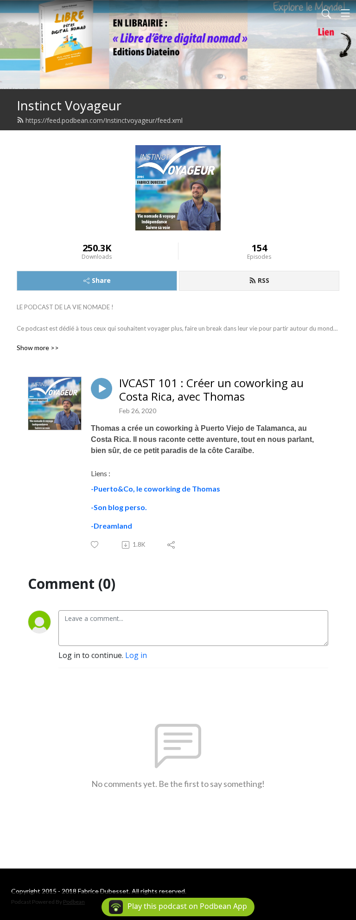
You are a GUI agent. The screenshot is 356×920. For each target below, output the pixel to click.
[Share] (171, 544)
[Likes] (95, 544)
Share (101, 280)
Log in (136, 655)
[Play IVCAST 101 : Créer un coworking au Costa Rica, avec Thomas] (101, 388)
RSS (263, 280)
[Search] (326, 13)
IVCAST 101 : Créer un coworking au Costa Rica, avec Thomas (211, 390)
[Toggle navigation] (345, 13)
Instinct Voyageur (69, 105)
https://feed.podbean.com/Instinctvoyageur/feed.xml (104, 120)
